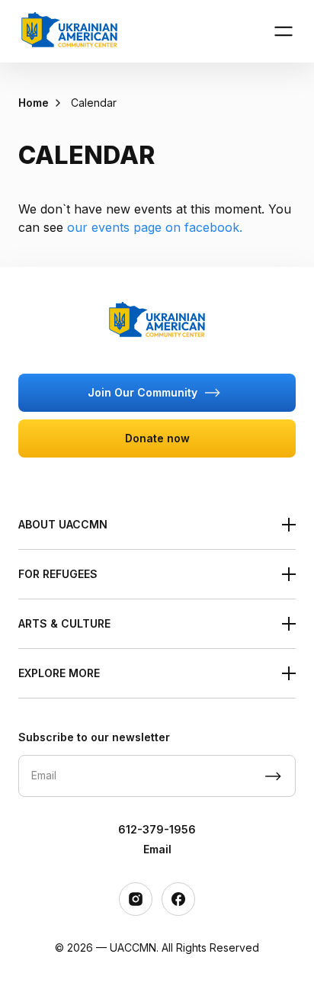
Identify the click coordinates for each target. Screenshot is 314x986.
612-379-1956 (157, 829)
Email (157, 849)
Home (33, 102)
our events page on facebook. (154, 227)
